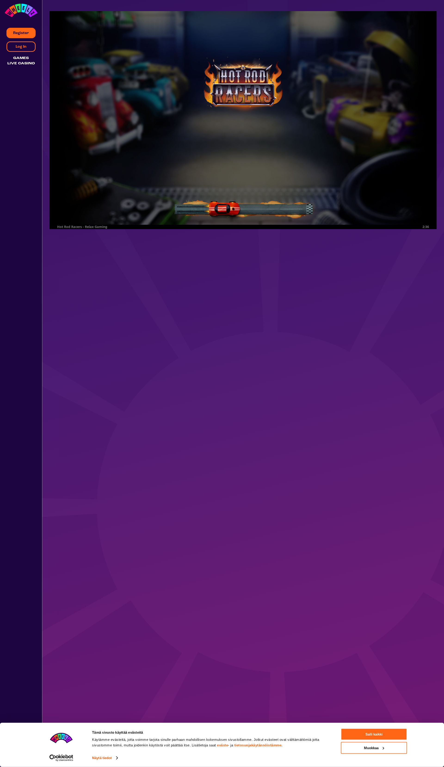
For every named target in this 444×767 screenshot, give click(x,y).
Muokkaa (371, 748)
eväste (222, 745)
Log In (21, 47)
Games (21, 58)
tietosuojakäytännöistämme (258, 745)
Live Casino (21, 63)
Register (21, 33)
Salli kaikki (373, 734)
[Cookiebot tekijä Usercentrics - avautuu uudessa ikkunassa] (61, 758)
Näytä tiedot (102, 758)
